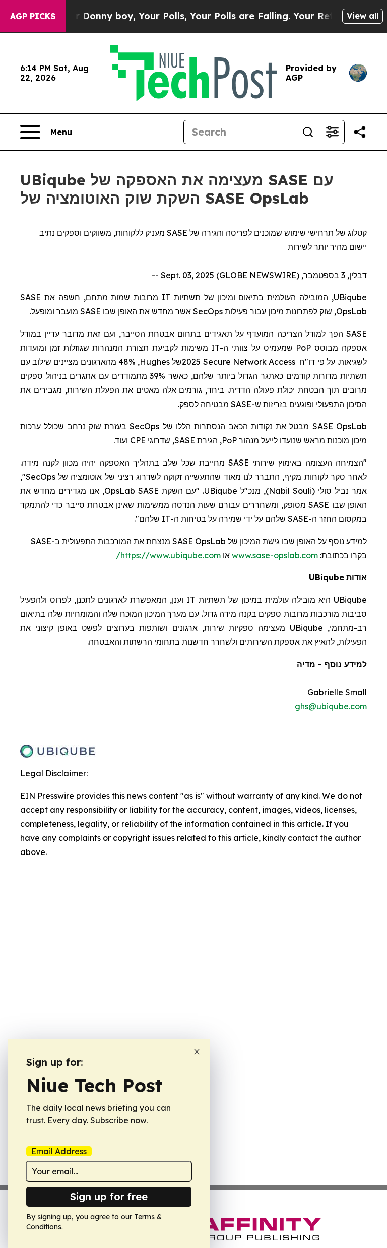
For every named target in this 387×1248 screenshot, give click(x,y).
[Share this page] (360, 132)
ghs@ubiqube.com (331, 706)
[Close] (197, 1052)
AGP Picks (32, 16)
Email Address (59, 1151)
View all (362, 16)
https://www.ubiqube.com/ (168, 555)
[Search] (308, 132)
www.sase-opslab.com (275, 555)
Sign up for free (109, 1196)
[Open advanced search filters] (332, 132)
